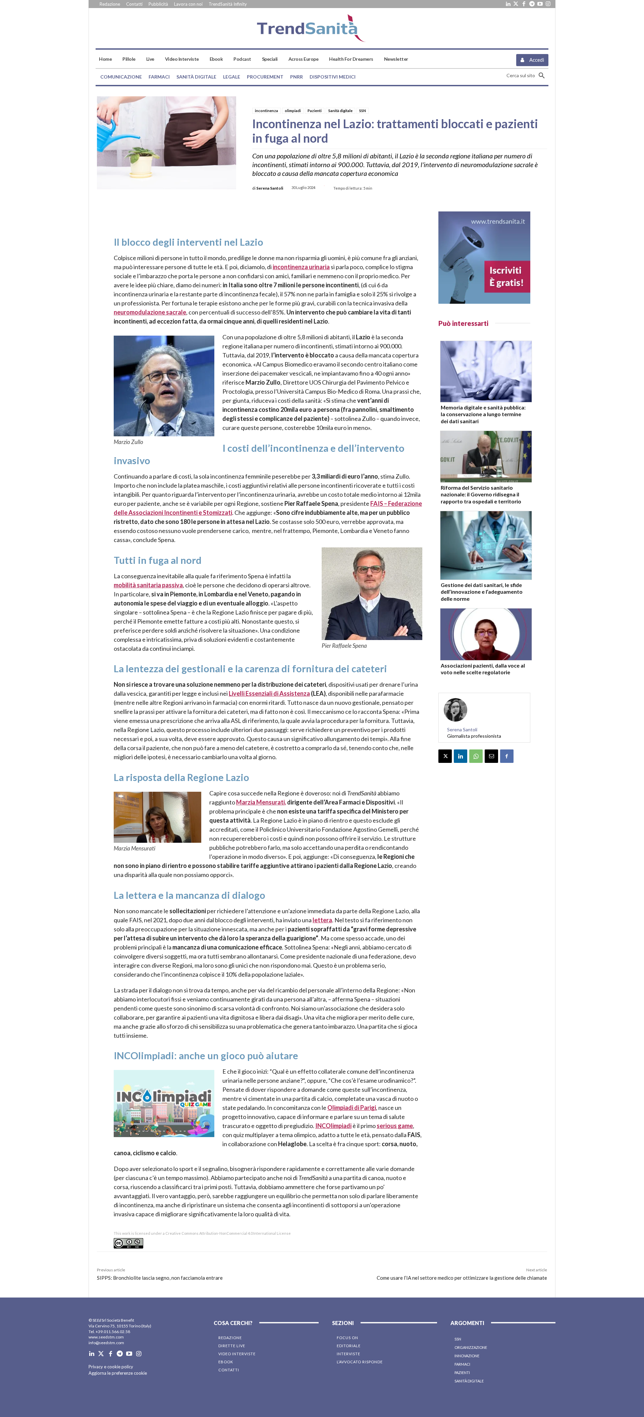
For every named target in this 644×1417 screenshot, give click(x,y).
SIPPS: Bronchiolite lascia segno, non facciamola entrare (160, 1278)
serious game (395, 1125)
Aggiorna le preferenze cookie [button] (118, 1373)
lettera (322, 920)
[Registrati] (484, 257)
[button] (527, 75)
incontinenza (266, 110)
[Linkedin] (508, 4)
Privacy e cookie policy (111, 1366)
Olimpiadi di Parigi (351, 1107)
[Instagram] (548, 4)
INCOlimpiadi (333, 1125)
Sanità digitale (340, 110)
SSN (362, 110)
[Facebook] (524, 4)
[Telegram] (532, 4)
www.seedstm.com (106, 1336)
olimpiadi (293, 110)
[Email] (491, 756)
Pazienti (315, 110)
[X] (445, 756)
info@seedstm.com (106, 1342)
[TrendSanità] (322, 28)
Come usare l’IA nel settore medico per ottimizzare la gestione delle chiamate (462, 1278)
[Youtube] (540, 4)
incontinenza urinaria (301, 267)
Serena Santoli (269, 188)
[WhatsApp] (476, 756)
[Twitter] (516, 4)
